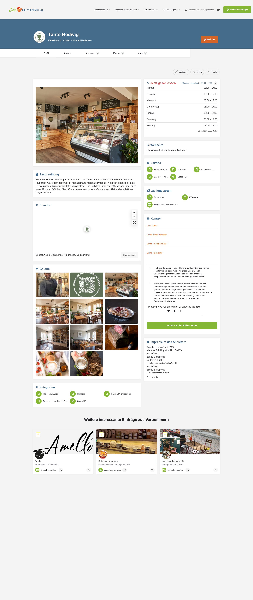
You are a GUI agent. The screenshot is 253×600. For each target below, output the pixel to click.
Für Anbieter (149, 9)
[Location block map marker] (87, 229)
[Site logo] (26, 9)
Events (118, 53)
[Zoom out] (134, 217)
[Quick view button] (88, 470)
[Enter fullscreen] (134, 222)
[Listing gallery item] (52, 285)
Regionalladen (101, 9)
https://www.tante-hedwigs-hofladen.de (167, 150)
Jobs (142, 53)
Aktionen (92, 53)
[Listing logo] (39, 37)
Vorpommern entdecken (126, 9)
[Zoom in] (134, 212)
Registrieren (208, 9)
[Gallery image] (87, 125)
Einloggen (193, 9)
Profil (46, 53)
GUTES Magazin (170, 9)
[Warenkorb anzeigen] (218, 9)
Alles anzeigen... (154, 377)
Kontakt (67, 53)
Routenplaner (129, 255)
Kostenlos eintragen (239, 9)
